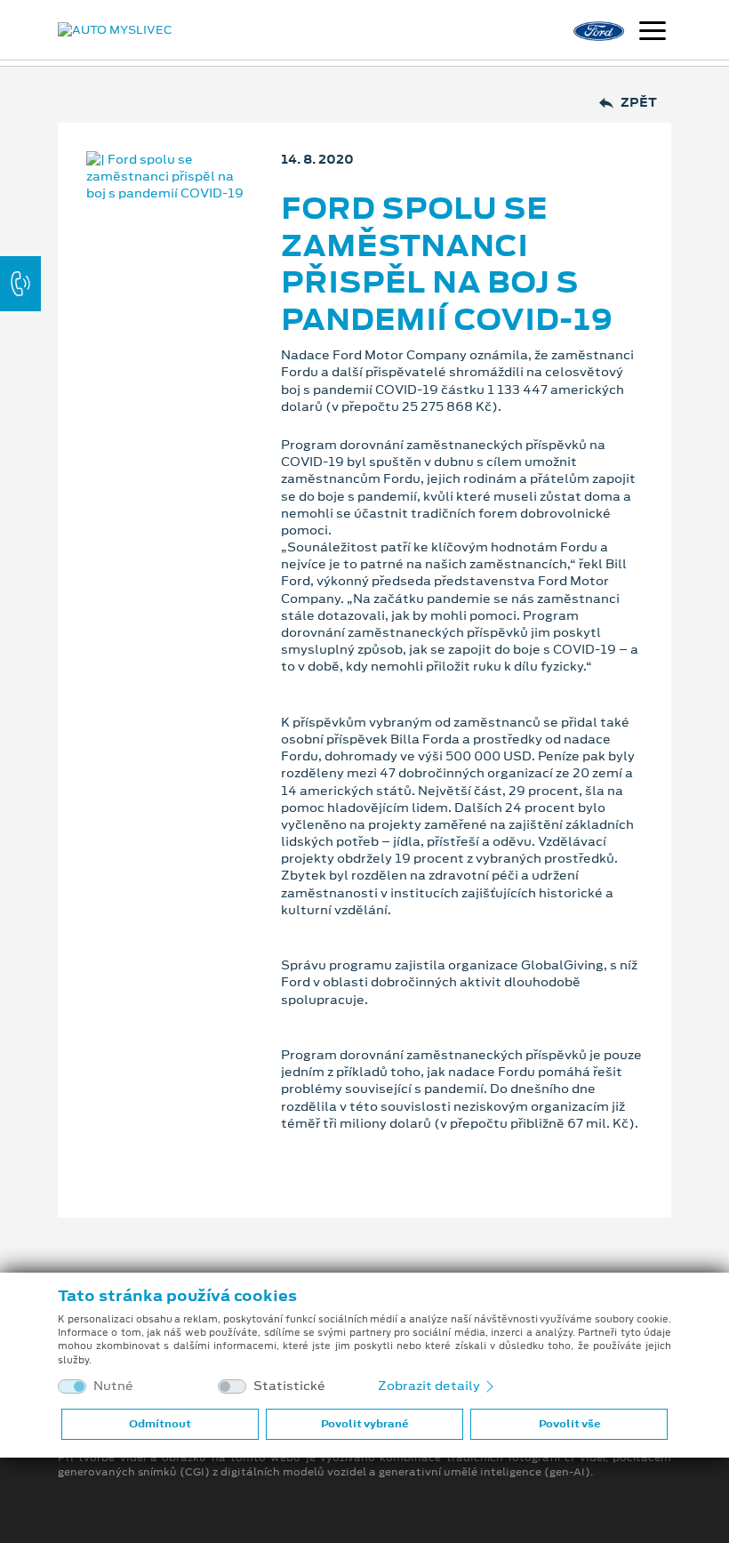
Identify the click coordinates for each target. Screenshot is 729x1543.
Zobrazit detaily (430, 1385)
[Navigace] (652, 33)
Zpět (639, 102)
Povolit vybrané (364, 1424)
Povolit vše (569, 1424)
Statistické (289, 1386)
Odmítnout (160, 1424)
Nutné (113, 1386)
